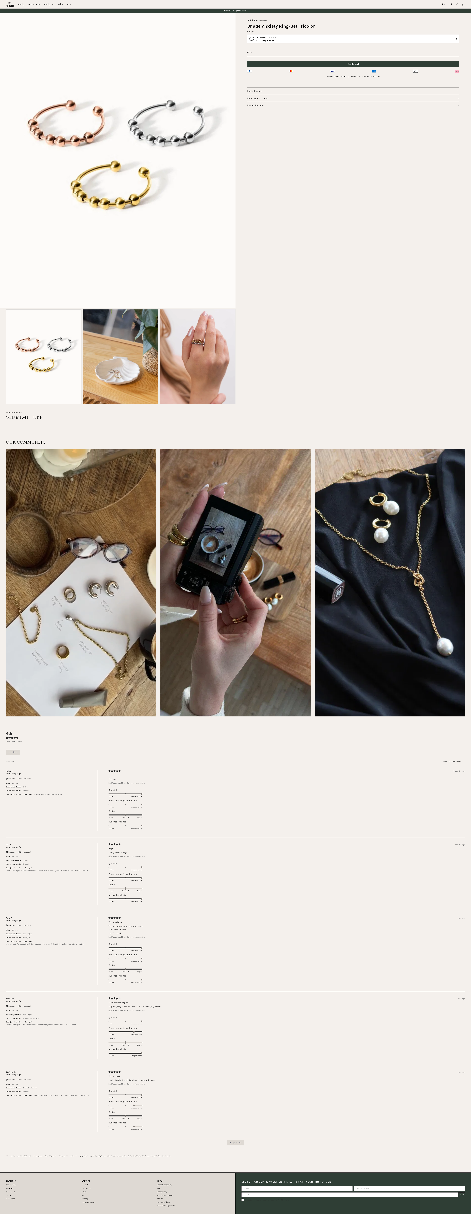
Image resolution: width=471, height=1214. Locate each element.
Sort (445, 761)
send (462, 1195)
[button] (257, 20)
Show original (140, 783)
